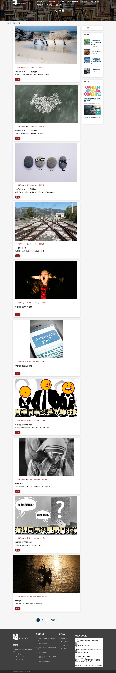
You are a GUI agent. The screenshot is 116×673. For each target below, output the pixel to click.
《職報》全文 (64, 645)
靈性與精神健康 (73, 1)
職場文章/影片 (64, 642)
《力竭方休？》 (21, 248)
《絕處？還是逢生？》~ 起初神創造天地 (96, 42)
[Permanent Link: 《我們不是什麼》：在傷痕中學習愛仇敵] (87, 59)
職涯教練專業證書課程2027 (92, 100)
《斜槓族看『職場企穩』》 (44, 661)
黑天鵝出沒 (19, 601)
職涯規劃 (84, 1)
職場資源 (40, 5)
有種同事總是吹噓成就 (23, 425)
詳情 (17, 79)
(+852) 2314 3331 (19, 656)
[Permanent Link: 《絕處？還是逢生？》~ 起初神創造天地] (87, 41)
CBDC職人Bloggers (20, 67)
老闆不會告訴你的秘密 (34, 479)
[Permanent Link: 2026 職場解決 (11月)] (92, 110)
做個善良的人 (20, 483)
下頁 (52, 620)
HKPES (21, 671)
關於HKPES (41, 1)
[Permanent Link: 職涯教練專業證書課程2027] (92, 90)
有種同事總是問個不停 (23, 542)
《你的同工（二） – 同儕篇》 (26, 130)
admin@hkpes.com (19, 654)
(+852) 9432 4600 (19, 659)
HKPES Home (65, 638)
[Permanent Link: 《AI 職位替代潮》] (87, 70)
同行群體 (49, 5)
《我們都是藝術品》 (96, 51)
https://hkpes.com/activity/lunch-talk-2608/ (92, 665)
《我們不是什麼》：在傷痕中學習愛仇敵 (96, 61)
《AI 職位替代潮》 (96, 69)
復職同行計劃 (95, 1)
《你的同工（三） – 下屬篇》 (26, 72)
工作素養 (43, 303)
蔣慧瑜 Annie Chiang (33, 303)
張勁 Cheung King (32, 67)
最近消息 (63, 648)
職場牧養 (41, 67)
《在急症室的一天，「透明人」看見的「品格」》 (47, 657)
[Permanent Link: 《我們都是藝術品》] (87, 52)
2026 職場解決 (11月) (92, 117)
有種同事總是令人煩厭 (23, 307)
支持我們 (58, 5)
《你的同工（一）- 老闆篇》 (26, 189)
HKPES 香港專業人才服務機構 (89, 640)
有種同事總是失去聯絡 (23, 366)
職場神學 (61, 1)
